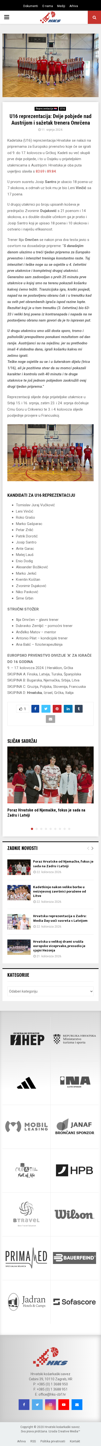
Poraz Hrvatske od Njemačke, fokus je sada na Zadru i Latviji (63, 864)
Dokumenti (30, 6)
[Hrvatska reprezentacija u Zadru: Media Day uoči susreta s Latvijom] (19, 921)
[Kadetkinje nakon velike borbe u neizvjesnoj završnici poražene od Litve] (19, 892)
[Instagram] (50, 1404)
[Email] (77, 1404)
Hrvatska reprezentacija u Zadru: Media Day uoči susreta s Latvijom (60, 918)
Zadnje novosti (22, 848)
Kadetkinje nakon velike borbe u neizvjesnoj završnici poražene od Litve (59, 891)
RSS (33, 1441)
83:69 (40, 171)
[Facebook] (24, 1404)
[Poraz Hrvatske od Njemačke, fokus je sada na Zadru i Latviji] (19, 867)
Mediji (61, 6)
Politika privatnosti (52, 1441)
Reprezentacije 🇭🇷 (46, 108)
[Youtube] (63, 1404)
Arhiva (73, 6)
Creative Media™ (69, 1431)
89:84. (51, 171)
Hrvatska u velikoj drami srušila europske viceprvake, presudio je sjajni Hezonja (59, 946)
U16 (62, 108)
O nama (47, 6)
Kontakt (75, 1441)
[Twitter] (37, 1404)
